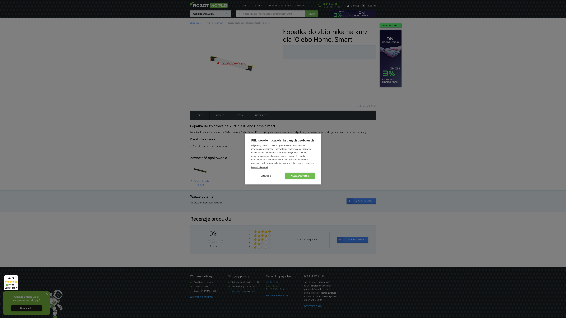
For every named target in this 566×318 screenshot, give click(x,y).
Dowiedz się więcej (259, 167)
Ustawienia (266, 176)
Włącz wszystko (300, 176)
